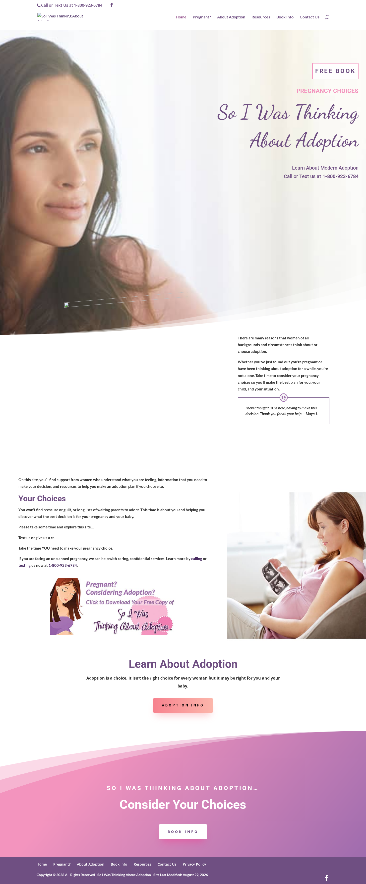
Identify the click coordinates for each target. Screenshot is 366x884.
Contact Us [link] (309, 17)
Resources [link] (260, 17)
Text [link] (58, 5)
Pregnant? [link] (202, 17)
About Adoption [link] (231, 17)
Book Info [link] (285, 17)
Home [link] (181, 17)
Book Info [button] (183, 831)
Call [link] (44, 5)
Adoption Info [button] (183, 705)
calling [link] (196, 558)
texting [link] (24, 565)
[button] (112, 5)
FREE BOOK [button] (335, 70)
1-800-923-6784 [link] (88, 5)
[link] (63, 16)
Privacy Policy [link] (194, 864)
